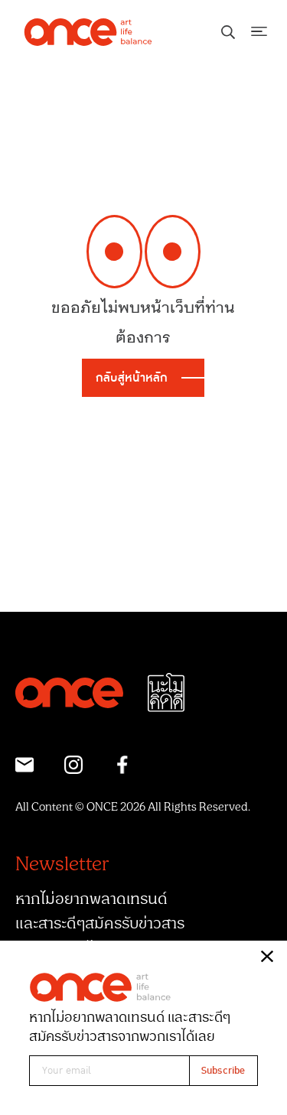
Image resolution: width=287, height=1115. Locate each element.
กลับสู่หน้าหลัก (132, 378)
